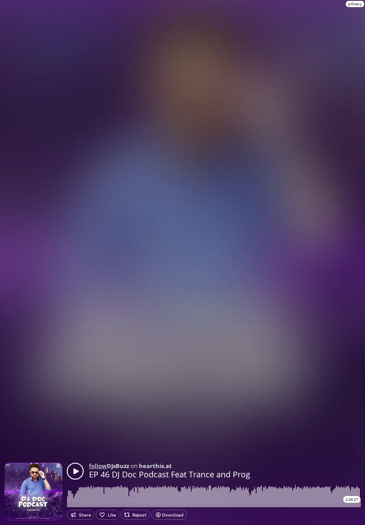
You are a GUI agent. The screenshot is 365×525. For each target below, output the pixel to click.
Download (172, 515)
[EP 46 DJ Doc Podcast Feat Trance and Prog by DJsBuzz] (75, 471)
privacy (355, 4)
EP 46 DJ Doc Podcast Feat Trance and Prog (169, 474)
